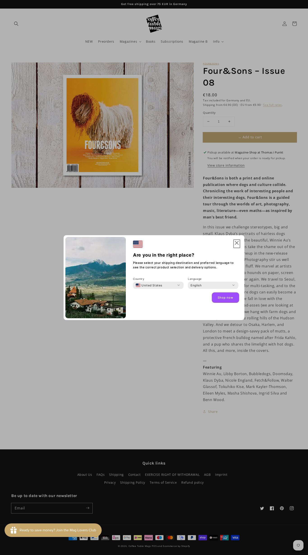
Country (138, 279)
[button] (236, 244)
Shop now (225, 297)
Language (195, 279)
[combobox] (149, 285)
